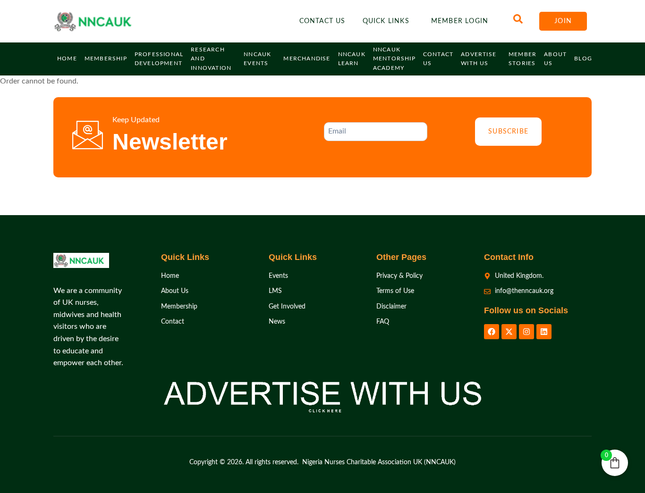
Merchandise (306, 58)
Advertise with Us (478, 58)
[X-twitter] (509, 331)
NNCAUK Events (257, 58)
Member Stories (522, 58)
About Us (555, 58)
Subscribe (508, 131)
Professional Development (159, 58)
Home (67, 58)
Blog (583, 58)
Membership (106, 58)
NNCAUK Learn (351, 58)
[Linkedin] (544, 331)
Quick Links (386, 21)
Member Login (459, 21)
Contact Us (322, 21)
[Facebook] (491, 331)
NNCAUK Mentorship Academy (394, 58)
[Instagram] (526, 331)
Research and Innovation (211, 58)
